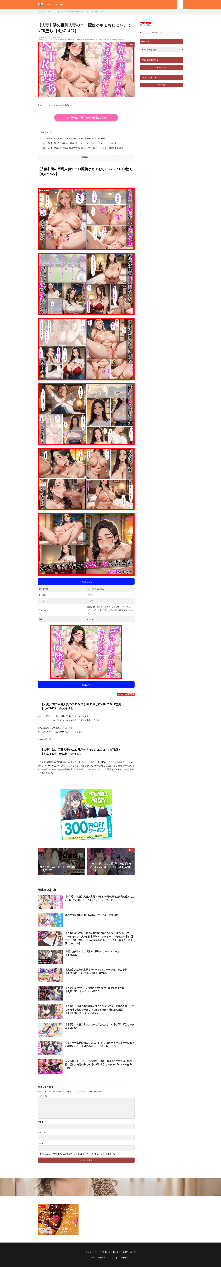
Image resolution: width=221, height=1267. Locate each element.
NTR (55, 4)
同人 (49, 4)
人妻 (61, 4)
